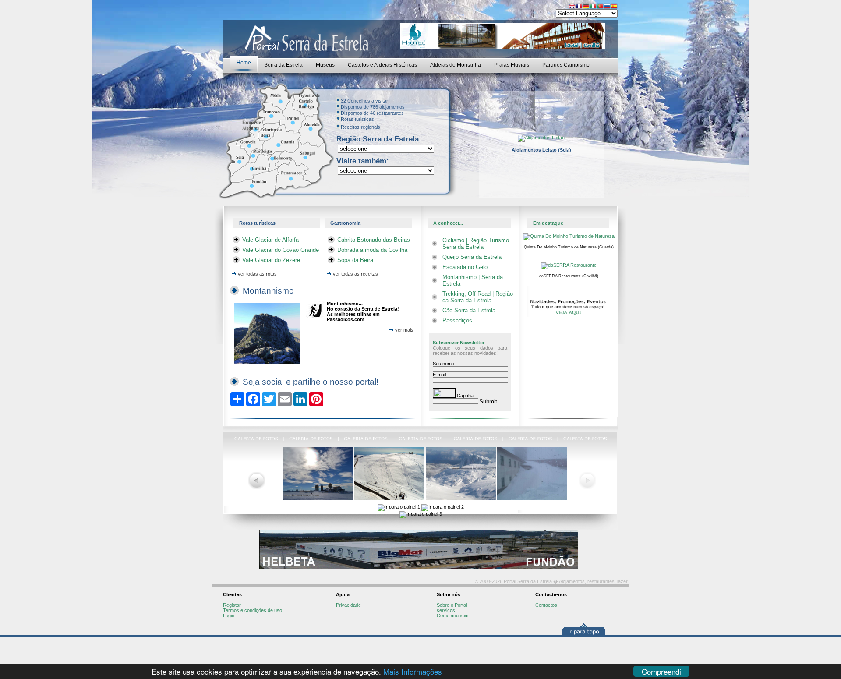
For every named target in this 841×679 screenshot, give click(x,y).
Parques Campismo (566, 65)
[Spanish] (614, 7)
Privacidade (348, 605)
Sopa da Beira (355, 260)
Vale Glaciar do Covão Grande (280, 250)
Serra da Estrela (283, 65)
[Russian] (607, 7)
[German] (586, 7)
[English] (572, 7)
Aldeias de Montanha (455, 65)
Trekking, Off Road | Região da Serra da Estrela (477, 297)
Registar (232, 605)
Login (228, 615)
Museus (325, 65)
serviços (446, 610)
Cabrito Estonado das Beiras (373, 240)
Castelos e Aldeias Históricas (382, 65)
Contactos (546, 605)
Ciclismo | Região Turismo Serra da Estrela (475, 243)
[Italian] (593, 7)
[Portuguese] (600, 7)
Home (244, 63)
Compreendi (661, 671)
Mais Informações (412, 671)
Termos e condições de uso (252, 610)
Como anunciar (453, 615)
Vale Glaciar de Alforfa (270, 240)
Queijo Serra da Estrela (472, 257)
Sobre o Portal (452, 605)
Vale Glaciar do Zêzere (271, 260)
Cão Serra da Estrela (468, 310)
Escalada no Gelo (465, 267)
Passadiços (457, 320)
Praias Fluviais (511, 65)
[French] (579, 7)
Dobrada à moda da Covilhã (372, 250)
